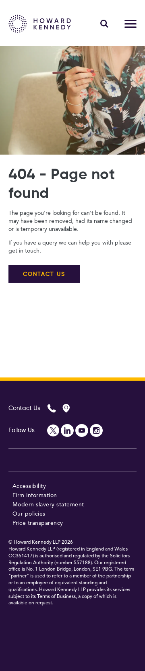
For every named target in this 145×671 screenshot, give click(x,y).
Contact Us (24, 408)
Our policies (29, 514)
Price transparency (37, 523)
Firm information (34, 495)
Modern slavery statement (48, 505)
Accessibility (29, 486)
